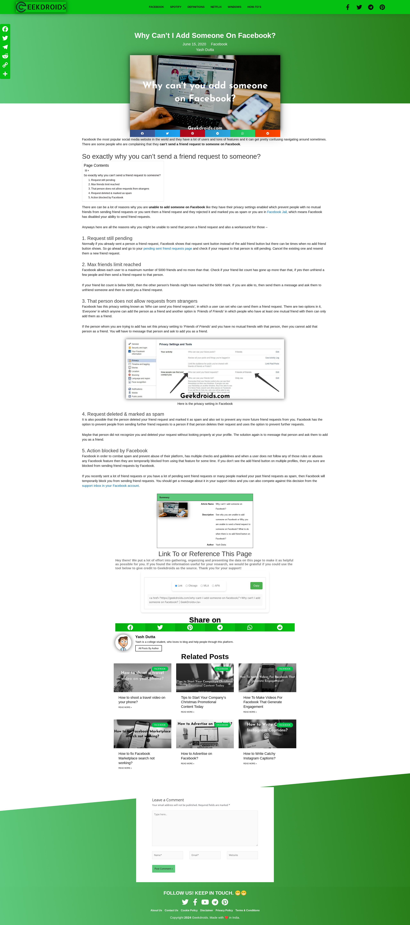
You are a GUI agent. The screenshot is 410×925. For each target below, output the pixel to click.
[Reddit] (5, 55)
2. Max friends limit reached (103, 184)
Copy (256, 585)
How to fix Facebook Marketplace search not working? (137, 758)
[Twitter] (5, 38)
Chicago (193, 585)
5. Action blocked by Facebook (105, 197)
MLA (206, 585)
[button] (142, 133)
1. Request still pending (101, 180)
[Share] (5, 73)
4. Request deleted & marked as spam (110, 193)
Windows (234, 6)
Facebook (156, 6)
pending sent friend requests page (168, 248)
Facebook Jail (277, 212)
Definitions (196, 6)
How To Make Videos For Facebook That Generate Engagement (262, 702)
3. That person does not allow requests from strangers (118, 188)
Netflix (216, 6)
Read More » (125, 707)
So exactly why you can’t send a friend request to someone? (122, 175)
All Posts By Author (149, 648)
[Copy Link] (5, 64)
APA (217, 585)
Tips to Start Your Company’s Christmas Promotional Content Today (203, 702)
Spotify (175, 6)
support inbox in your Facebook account (110, 485)
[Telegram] (5, 47)
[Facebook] (5, 29)
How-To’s (254, 6)
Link (180, 585)
